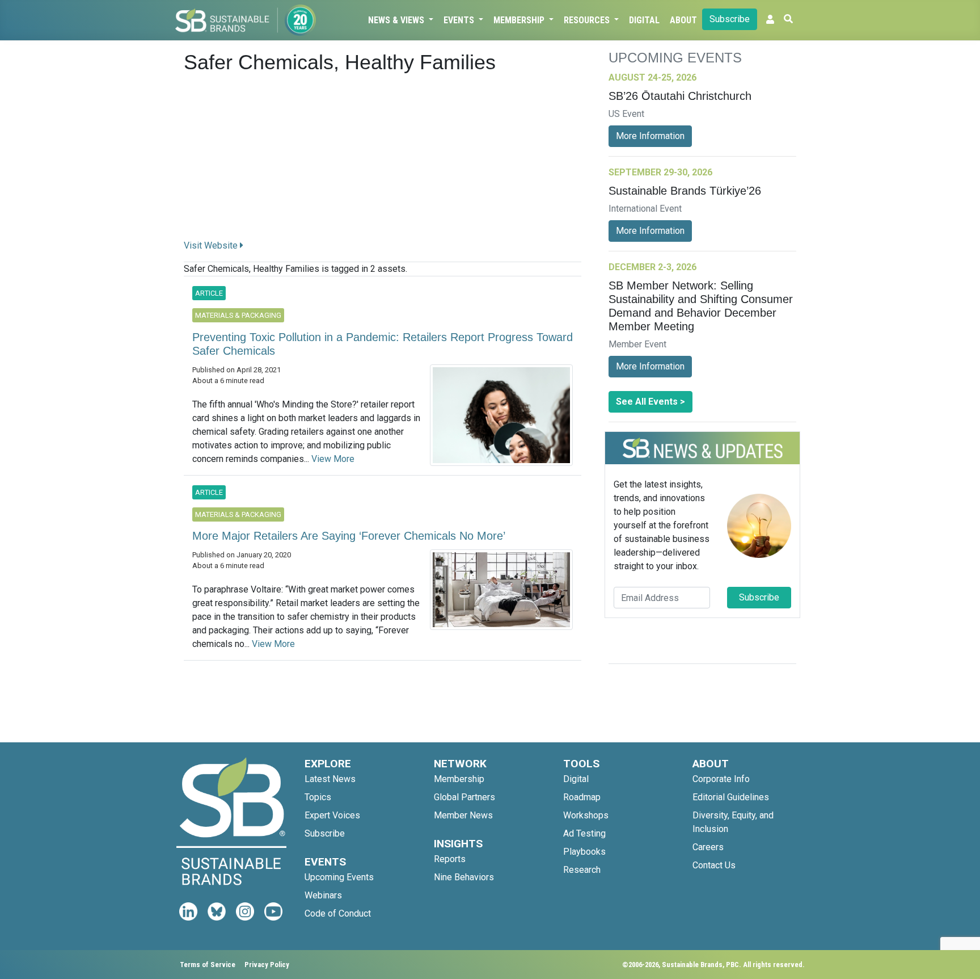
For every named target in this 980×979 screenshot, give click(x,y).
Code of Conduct (338, 913)
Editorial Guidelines (730, 797)
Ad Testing (584, 833)
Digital (644, 20)
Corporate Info (721, 779)
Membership (520, 20)
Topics (318, 797)
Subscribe (729, 19)
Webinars (323, 895)
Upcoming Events (339, 877)
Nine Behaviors (464, 877)
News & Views (397, 20)
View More (332, 458)
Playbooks (584, 851)
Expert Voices (332, 815)
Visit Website (212, 245)
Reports (450, 859)
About (683, 20)
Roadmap (582, 797)
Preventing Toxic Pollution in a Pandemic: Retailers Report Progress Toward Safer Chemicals (382, 344)
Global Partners (464, 797)
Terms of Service (207, 964)
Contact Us (714, 865)
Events (459, 20)
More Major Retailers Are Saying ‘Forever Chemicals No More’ (348, 536)
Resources (588, 20)
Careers (708, 847)
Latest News (330, 779)
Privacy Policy (266, 964)
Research (582, 869)
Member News (463, 815)
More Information (650, 136)
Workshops (586, 815)
